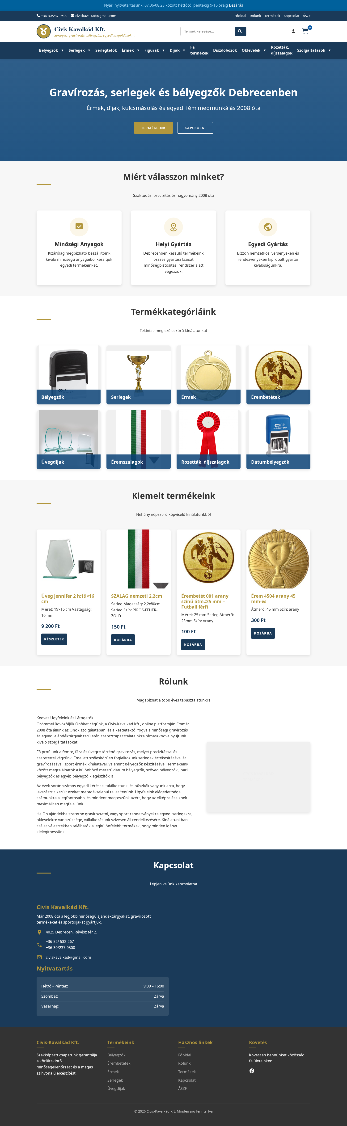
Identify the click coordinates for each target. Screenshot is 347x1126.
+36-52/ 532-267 (60, 941)
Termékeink (153, 128)
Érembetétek (119, 1063)
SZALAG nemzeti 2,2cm (136, 596)
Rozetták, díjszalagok (281, 50)
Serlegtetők (106, 50)
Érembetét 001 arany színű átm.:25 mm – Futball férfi (205, 601)
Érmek (128, 50)
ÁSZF (306, 15)
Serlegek (77, 50)
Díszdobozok (225, 50)
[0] (305, 31)
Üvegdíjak (116, 1088)
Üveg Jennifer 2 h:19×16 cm (67, 599)
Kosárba (123, 640)
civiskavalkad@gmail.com (95, 15)
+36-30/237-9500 (54, 15)
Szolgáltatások (311, 50)
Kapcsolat (291, 15)
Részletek (54, 639)
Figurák (151, 50)
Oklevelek (251, 50)
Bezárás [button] (236, 5)
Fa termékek (199, 50)
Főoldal (240, 15)
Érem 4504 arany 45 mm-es (273, 599)
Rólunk (255, 15)
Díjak (175, 50)
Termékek (272, 15)
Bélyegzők (48, 50)
